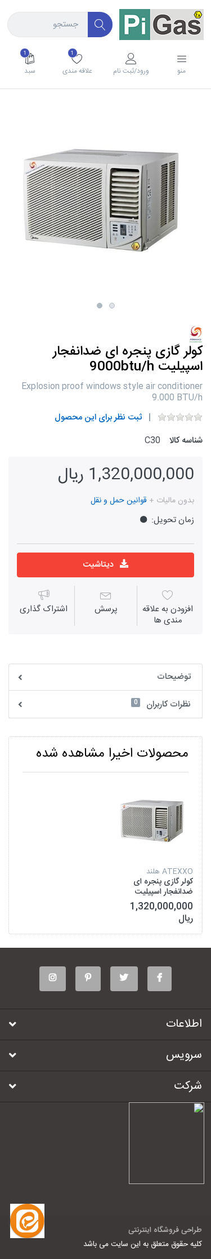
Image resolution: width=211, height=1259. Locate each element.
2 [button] (112, 305)
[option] (105, 200)
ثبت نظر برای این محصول (98, 417)
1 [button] (99, 305)
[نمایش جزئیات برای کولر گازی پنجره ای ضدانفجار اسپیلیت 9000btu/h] (153, 820)
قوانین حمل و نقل (119, 500)
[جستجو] (100, 24)
